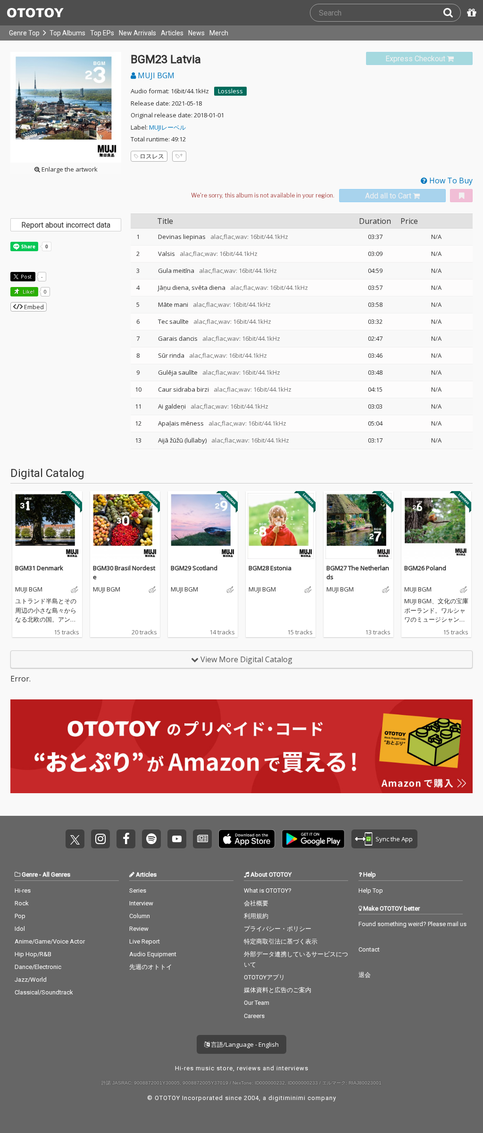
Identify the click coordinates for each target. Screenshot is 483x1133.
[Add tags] (179, 156)
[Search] (451, 12)
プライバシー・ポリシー (277, 928)
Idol (20, 928)
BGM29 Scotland (194, 568)
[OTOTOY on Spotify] (151, 838)
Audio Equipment (152, 954)
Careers (254, 1015)
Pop (20, 916)
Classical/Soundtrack (44, 992)
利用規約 (256, 916)
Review (139, 928)
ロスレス (152, 156)
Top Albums (67, 33)
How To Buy (450, 180)
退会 (364, 974)
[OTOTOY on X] (75, 838)
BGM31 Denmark (39, 568)
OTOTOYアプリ (264, 977)
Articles (172, 33)
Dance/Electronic (38, 966)
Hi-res (23, 890)
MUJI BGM (155, 75)
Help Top (370, 890)
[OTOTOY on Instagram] (100, 838)
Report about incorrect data (65, 225)
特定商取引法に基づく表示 (280, 941)
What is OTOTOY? (267, 890)
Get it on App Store (246, 838)
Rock (22, 903)
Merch (218, 33)
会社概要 (256, 903)
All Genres (56, 874)
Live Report (144, 941)
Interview (141, 903)
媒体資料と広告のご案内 (277, 989)
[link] (419, 58)
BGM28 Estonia (270, 568)
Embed (33, 307)
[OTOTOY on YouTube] (176, 838)
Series (137, 890)
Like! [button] (27, 291)
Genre (30, 874)
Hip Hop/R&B (33, 954)
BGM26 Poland (425, 568)
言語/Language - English (244, 1044)
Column (139, 916)
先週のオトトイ (150, 966)
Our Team (256, 1002)
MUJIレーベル (167, 127)
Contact (369, 949)
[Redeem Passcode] (470, 13)
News (196, 33)
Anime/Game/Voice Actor (50, 941)
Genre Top (24, 33)
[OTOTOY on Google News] (202, 838)
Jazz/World (31, 979)
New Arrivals (137, 33)
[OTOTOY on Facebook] (126, 838)
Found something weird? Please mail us (412, 924)
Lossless (230, 91)
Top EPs (102, 33)
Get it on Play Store (313, 838)
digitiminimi (287, 1097)
